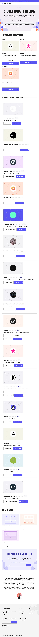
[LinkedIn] (3, 626)
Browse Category (23, 529)
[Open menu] (36, 3)
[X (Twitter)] (2, 626)
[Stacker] (5, 614)
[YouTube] (5, 626)
